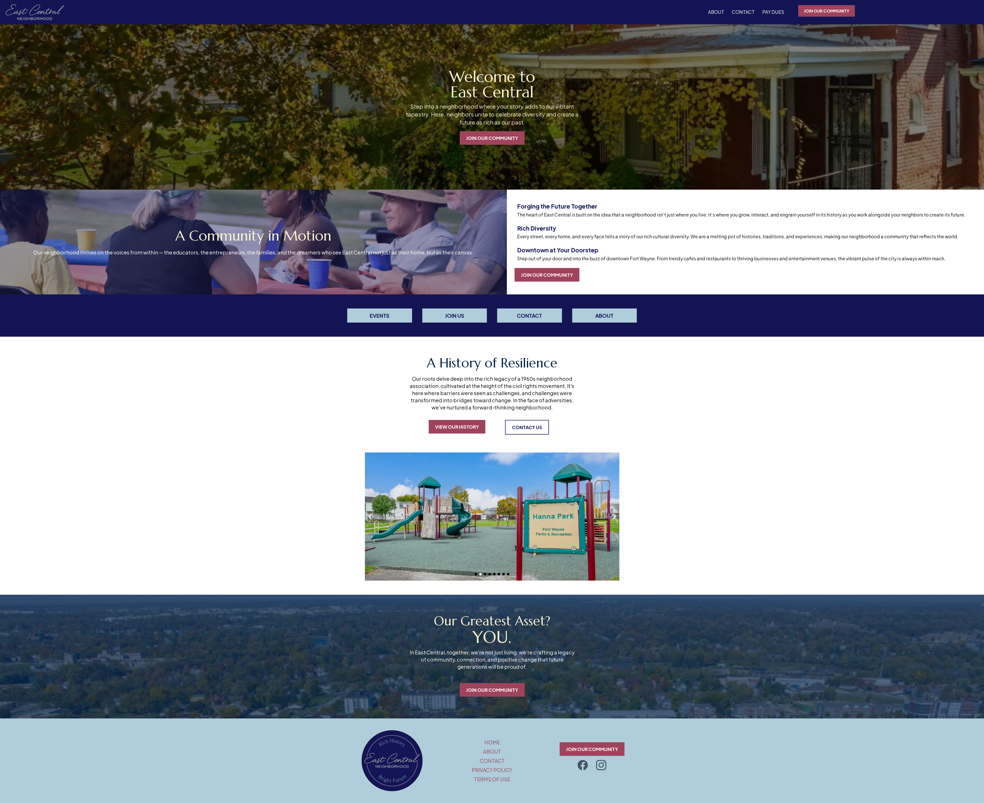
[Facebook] (582, 765)
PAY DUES (773, 12)
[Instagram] (601, 765)
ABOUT (716, 12)
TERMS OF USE (492, 779)
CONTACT (743, 12)
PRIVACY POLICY (492, 770)
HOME (492, 742)
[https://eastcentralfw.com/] (34, 12)
